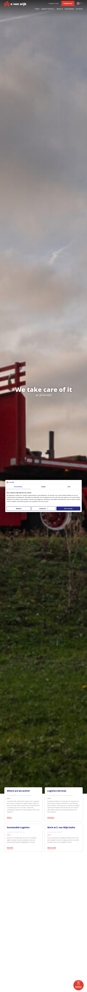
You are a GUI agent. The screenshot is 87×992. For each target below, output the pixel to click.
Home (37, 9)
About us (60, 9)
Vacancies (79, 9)
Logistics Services (47, 9)
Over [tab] (69, 486)
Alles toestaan (68, 508)
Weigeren (18, 508)
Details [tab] (43, 486)
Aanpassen (42, 508)
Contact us (67, 3)
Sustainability (69, 9)
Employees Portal (53, 3)
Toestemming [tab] (18, 486)
